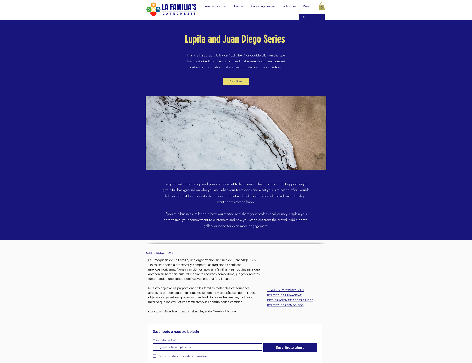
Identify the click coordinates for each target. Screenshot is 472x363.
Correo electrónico (164, 340)
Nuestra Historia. (225, 311)
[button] (237, 6)
